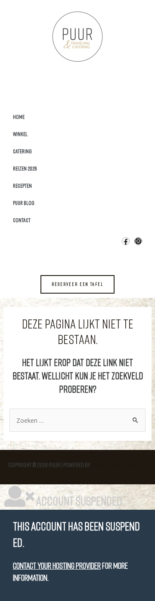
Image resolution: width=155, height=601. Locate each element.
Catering (22, 151)
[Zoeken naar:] (77, 420)
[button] (77, 284)
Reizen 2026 (25, 168)
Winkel (20, 133)
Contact (22, 220)
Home (19, 116)
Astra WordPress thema (119, 464)
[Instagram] (138, 241)
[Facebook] (126, 241)
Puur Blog (23, 202)
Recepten (22, 185)
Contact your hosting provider (57, 565)
